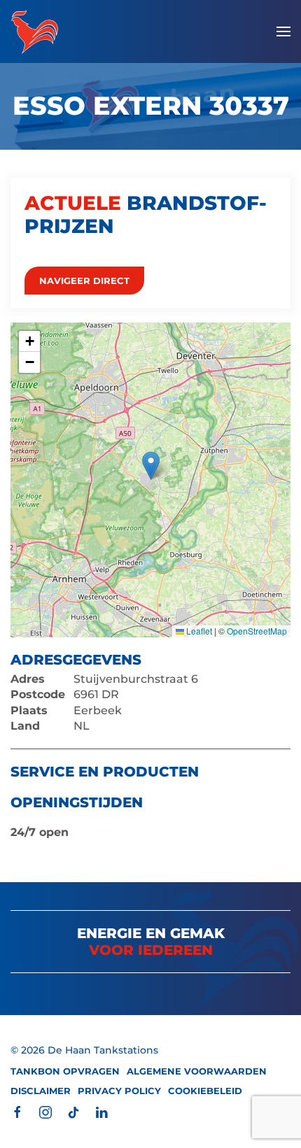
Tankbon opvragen (65, 1071)
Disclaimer (40, 1090)
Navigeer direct (84, 280)
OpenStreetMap (257, 631)
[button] (283, 31)
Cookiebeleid (205, 1090)
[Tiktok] (73, 1111)
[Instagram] (45, 1111)
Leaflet (198, 631)
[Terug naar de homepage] (34, 31)
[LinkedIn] (101, 1111)
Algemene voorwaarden (197, 1071)
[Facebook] (17, 1111)
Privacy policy (119, 1090)
